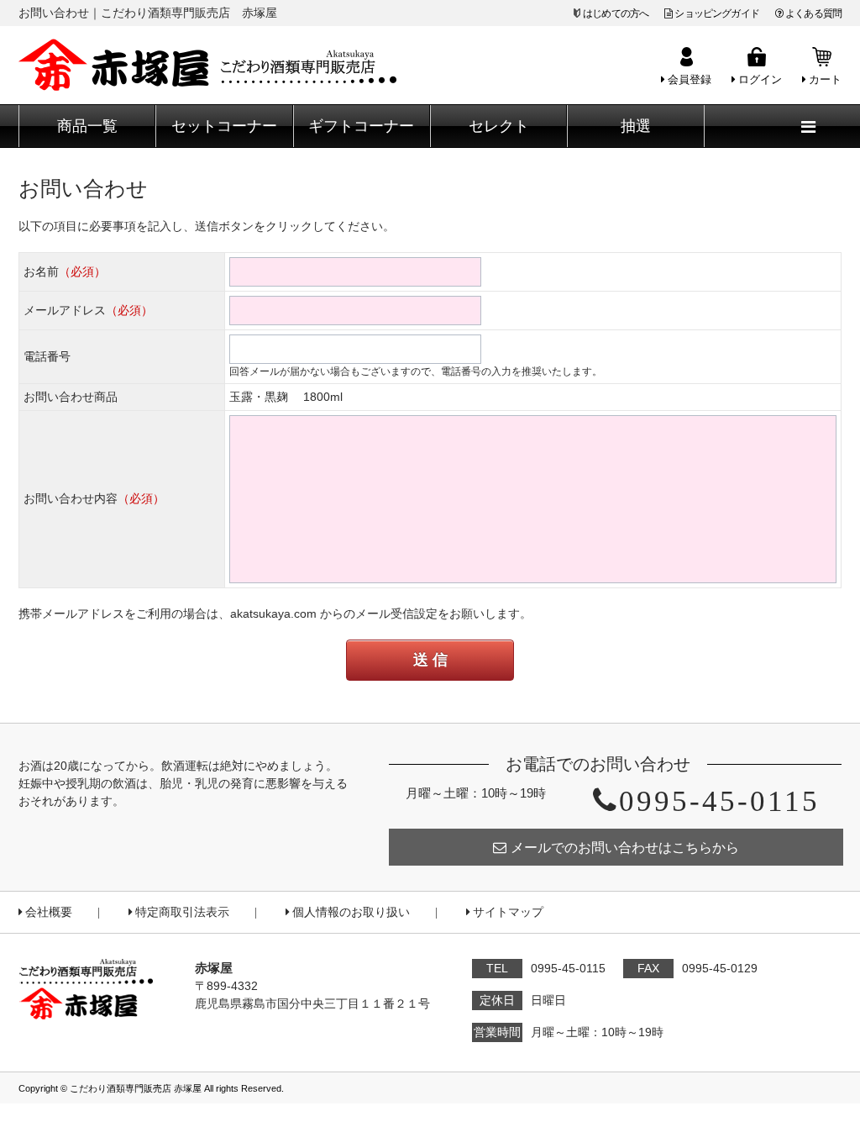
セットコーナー (224, 126)
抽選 (636, 126)
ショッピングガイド (716, 13)
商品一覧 (87, 126)
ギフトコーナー (361, 126)
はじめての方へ (615, 13)
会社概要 (48, 912)
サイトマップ (508, 912)
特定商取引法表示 (182, 912)
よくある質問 (813, 13)
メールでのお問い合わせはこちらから (625, 847)
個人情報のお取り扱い (351, 912)
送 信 (430, 659)
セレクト (499, 126)
